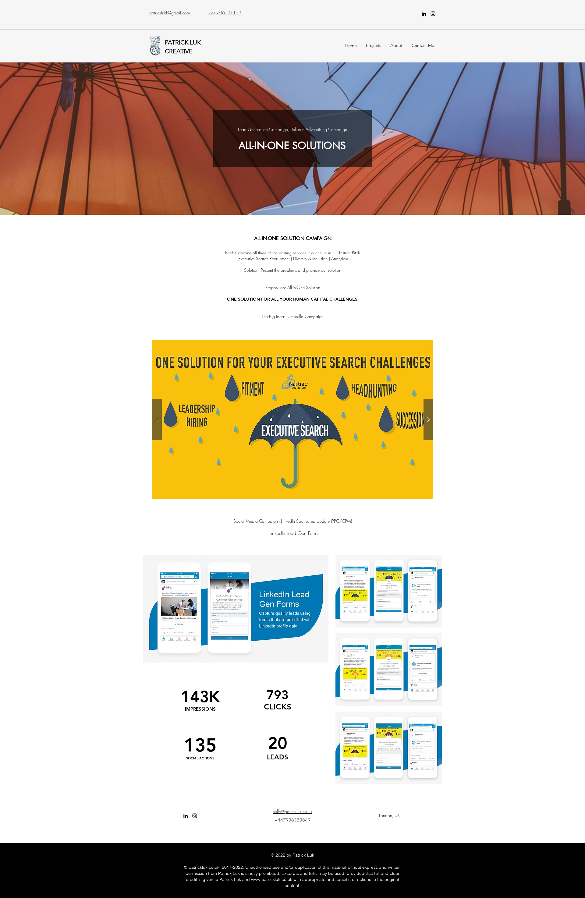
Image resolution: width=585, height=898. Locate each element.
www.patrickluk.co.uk (271, 879)
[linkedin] (424, 14)
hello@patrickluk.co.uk (292, 811)
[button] (292, 419)
